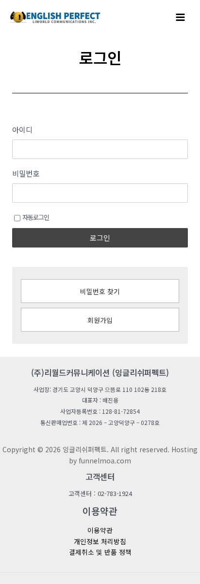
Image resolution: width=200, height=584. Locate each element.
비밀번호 (25, 173)
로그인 (100, 237)
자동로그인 (35, 217)
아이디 (22, 130)
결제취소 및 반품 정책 (100, 552)
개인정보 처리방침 (100, 541)
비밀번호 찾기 (100, 291)
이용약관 (100, 530)
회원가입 (100, 320)
